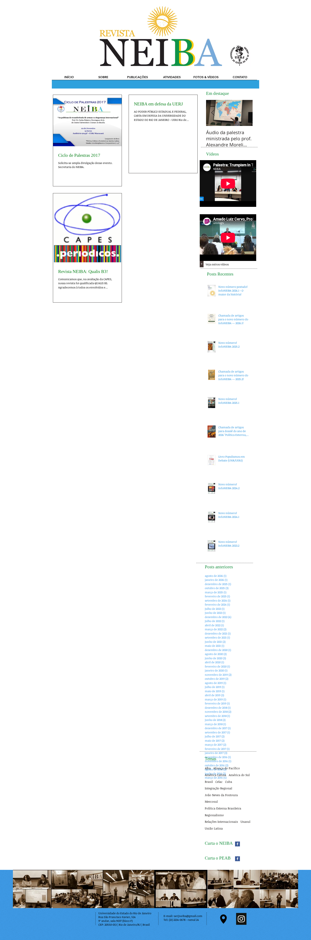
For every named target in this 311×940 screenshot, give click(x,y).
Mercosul (211, 801)
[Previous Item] (213, 113)
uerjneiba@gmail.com (188, 916)
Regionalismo (214, 815)
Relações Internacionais (221, 822)
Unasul (245, 822)
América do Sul (239, 775)
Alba (208, 768)
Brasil (209, 782)
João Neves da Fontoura (221, 795)
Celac (219, 782)
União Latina (214, 828)
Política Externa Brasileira (223, 808)
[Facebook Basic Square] (237, 844)
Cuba (228, 782)
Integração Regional (218, 788)
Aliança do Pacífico (226, 768)
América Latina (215, 775)
